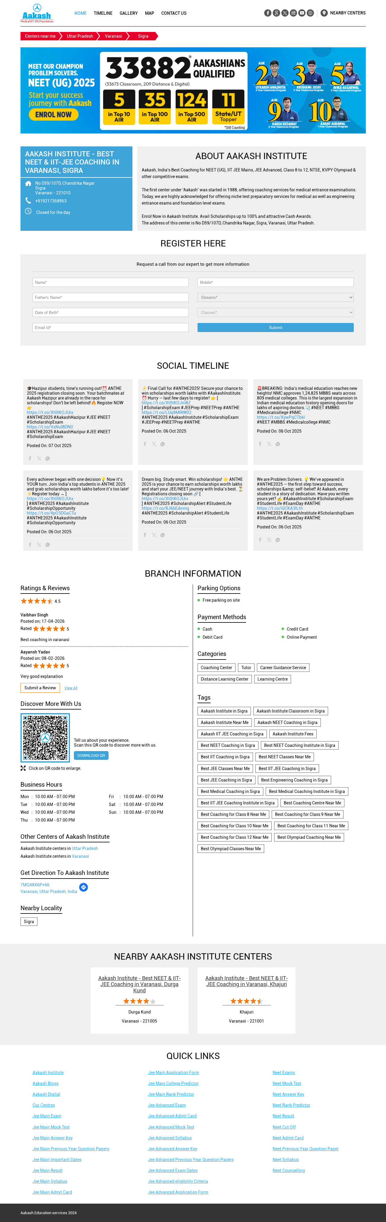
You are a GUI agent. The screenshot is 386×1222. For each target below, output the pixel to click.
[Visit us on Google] (276, 13)
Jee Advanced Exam (167, 1105)
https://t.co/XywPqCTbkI (281, 417)
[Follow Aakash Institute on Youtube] (301, 13)
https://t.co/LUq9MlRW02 (166, 412)
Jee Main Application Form (173, 1072)
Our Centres (44, 1105)
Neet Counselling (289, 1170)
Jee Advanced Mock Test (171, 1127)
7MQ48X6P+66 (35, 884)
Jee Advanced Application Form (178, 1192)
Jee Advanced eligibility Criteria (178, 1181)
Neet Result (283, 1116)
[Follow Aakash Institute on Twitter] (285, 13)
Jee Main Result (48, 1170)
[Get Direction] (83, 890)
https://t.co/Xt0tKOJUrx (50, 412)
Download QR (91, 755)
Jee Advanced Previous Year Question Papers (191, 1159)
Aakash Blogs (46, 1083)
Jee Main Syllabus (50, 1181)
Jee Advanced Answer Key (172, 1148)
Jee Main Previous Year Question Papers (71, 1148)
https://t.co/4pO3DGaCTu (51, 513)
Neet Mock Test (287, 1083)
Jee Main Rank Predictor (171, 1094)
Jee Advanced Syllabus (170, 1138)
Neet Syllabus (286, 1159)
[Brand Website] (310, 13)
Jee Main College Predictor (173, 1083)
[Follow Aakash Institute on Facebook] (268, 13)
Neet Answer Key (288, 1094)
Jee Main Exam (47, 1116)
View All (71, 688)
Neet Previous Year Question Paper (306, 1148)
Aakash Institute (48, 1072)
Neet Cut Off (284, 1127)
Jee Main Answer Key (53, 1138)
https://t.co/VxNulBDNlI (50, 427)
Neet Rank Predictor (291, 1105)
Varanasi (113, 36)
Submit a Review (40, 687)
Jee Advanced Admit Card (172, 1116)
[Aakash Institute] (37, 13)
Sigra (29, 921)
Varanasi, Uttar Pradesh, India (49, 891)
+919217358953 (51, 201)
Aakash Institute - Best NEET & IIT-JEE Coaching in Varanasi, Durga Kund (139, 984)
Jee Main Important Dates (57, 1159)
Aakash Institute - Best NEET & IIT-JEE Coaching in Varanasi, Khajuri (246, 981)
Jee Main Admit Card (52, 1192)
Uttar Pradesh (80, 36)
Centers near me (40, 36)
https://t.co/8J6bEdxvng (165, 508)
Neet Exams (284, 1072)
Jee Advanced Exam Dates (173, 1170)
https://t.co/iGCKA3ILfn (280, 508)
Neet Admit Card (288, 1138)
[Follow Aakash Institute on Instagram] (293, 13)
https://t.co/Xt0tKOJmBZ (166, 402)
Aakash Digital (46, 1094)
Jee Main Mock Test (51, 1127)
